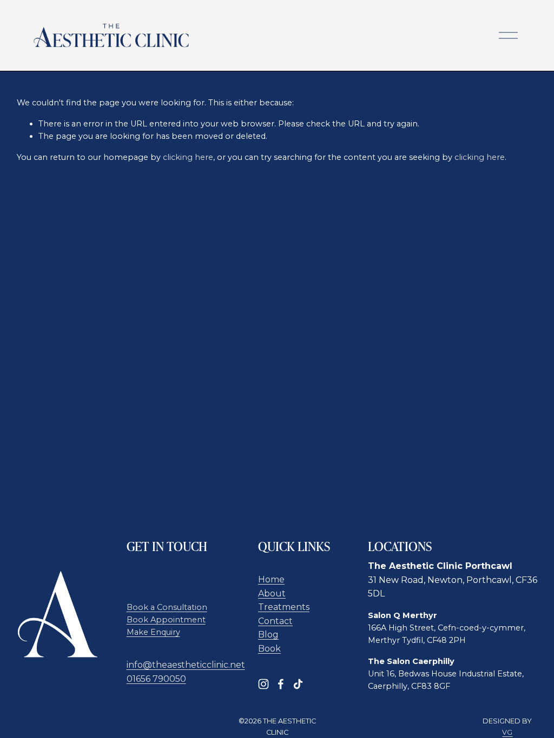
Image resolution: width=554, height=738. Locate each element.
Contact (275, 621)
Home (271, 579)
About (272, 593)
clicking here (188, 157)
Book (269, 648)
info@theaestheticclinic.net (186, 665)
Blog (268, 634)
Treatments (283, 607)
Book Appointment (166, 620)
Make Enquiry (153, 632)
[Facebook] (280, 684)
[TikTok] (298, 684)
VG (507, 732)
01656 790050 (156, 679)
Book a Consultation (167, 607)
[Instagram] (263, 684)
